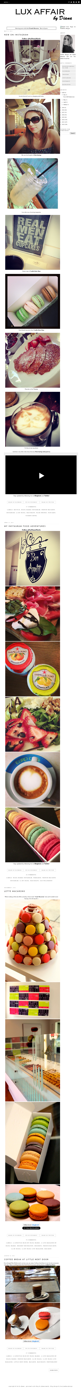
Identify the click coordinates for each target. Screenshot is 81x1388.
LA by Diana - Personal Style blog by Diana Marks (33, 1386)
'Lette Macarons (39, 897)
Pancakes (52, 512)
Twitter (46, 496)
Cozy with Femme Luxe (68, 97)
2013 (63, 122)
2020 (63, 92)
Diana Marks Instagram (30, 509)
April (64, 102)
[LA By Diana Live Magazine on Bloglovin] (31, 1226)
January (65, 104)
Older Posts (54, 1370)
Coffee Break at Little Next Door (26, 1260)
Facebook (66, 71)
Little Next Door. (50, 1265)
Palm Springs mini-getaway (42, 452)
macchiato (31, 512)
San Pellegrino (46, 880)
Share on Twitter (48, 502)
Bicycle (17, 509)
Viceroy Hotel (31, 515)
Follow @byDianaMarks (31, 39)
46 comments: (31, 874)
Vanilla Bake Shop (35, 271)
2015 (63, 117)
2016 (63, 115)
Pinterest (66, 81)
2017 (63, 112)
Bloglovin (38, 496)
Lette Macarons (14, 891)
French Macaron (48, 509)
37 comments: (31, 506)
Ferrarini (37, 877)
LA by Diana (20, 512)
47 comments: (31, 1353)
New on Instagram (16, 35)
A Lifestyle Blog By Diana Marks (26, 1243)
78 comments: (31, 1240)
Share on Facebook (15, 502)
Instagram (11, 512)
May (64, 99)
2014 (63, 119)
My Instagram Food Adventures (25, 526)
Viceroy (35, 389)
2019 (63, 107)
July (64, 94)
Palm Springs (37, 155)
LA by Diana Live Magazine (32, 1248)
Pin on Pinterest (31, 502)
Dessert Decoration (25, 1245)
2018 (63, 110)
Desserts (38, 1245)
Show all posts (44, 28)
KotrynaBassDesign (66, 1386)
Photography (52, 1362)
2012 (63, 124)
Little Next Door (21, 1362)
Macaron (48, 1248)
